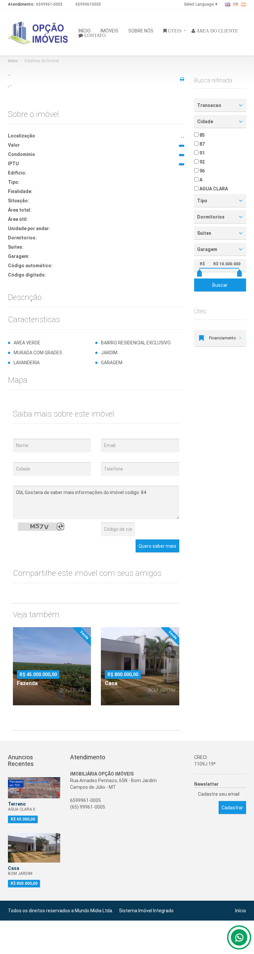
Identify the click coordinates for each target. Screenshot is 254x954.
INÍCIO (84, 30)
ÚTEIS (174, 30)
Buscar (220, 285)
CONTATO (94, 35)
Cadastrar (232, 807)
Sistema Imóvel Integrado (146, 910)
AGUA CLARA (213, 188)
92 (201, 162)
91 (201, 153)
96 (201, 171)
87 (201, 144)
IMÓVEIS (109, 30)
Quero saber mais (157, 546)
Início (13, 61)
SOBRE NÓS (140, 30)
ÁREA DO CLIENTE (216, 30)
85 (201, 135)
